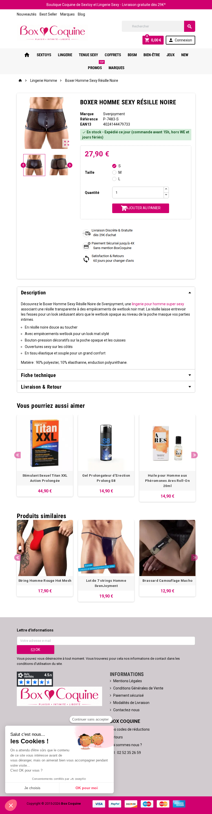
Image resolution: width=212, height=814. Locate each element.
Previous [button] (17, 455)
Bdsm (132, 55)
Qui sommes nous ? (126, 745)
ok (37, 650)
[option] (44, 456)
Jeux (170, 55)
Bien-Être (151, 55)
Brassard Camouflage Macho (167, 581)
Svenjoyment (114, 114)
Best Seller (48, 14)
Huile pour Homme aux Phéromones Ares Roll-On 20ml (167, 481)
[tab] (106, 292)
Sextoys (44, 55)
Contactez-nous (126, 710)
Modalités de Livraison (131, 703)
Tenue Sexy (88, 55)
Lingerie (65, 55)
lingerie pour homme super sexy (158, 304)
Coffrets (113, 55)
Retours (116, 737)
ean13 (85, 124)
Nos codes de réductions (130, 729)
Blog (81, 14)
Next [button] (194, 455)
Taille (89, 172)
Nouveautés (26, 14)
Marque (87, 114)
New (184, 55)
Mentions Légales (127, 681)
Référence (89, 119)
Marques (67, 14)
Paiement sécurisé (128, 695)
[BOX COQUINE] (52, 32)
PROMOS (96, 65)
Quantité (92, 193)
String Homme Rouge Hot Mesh (44, 581)
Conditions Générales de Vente (138, 688)
